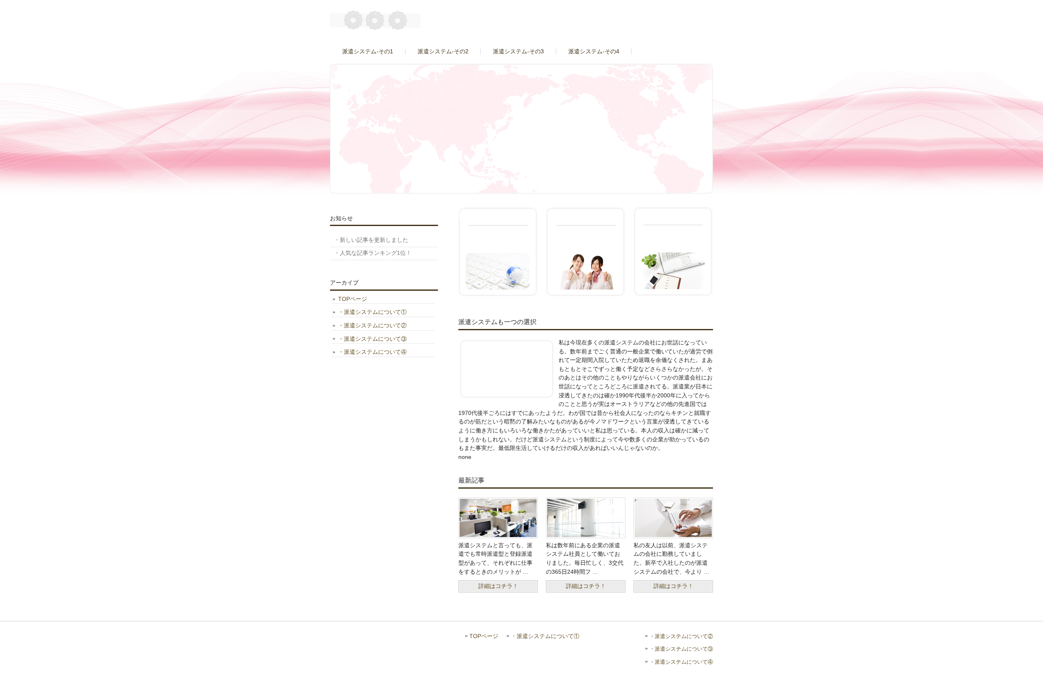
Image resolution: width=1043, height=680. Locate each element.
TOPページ (352, 299)
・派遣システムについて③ (372, 339)
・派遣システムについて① (372, 312)
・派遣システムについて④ (372, 352)
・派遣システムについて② (372, 325)
